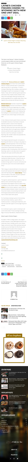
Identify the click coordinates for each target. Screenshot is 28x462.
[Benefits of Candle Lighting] (4, 409)
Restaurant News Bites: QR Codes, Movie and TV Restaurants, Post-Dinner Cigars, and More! (17, 323)
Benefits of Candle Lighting (15, 408)
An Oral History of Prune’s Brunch (6, 282)
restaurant (4, 266)
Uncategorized (7, 1)
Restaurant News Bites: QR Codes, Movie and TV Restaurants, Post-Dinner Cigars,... (17, 386)
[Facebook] (10, 458)
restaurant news (19, 266)
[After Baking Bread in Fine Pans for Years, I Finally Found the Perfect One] (4, 397)
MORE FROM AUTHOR (16, 305)
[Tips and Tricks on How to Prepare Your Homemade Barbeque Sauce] (4, 403)
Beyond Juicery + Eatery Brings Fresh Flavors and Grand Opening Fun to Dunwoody (17, 316)
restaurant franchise (11, 266)
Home (2, 1)
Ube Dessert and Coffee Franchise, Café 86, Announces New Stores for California (21, 284)
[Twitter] (17, 458)
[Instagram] (14, 458)
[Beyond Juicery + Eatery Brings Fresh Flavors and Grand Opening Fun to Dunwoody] (4, 316)
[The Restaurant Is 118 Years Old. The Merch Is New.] (4, 310)
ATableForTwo (14, 299)
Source (3, 261)
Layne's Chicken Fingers (9, 263)
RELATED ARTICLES (5, 305)
